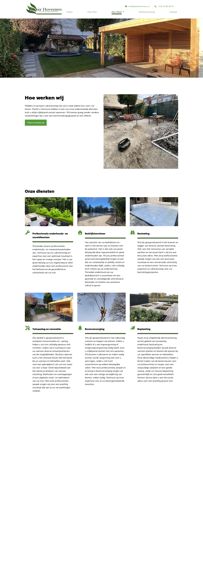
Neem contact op (35, 122)
